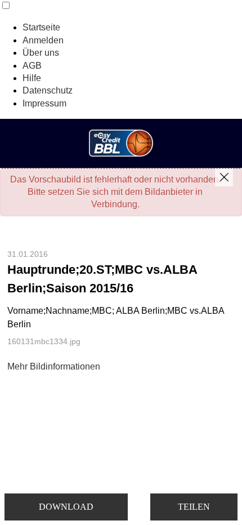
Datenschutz (48, 90)
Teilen (194, 506)
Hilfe (32, 78)
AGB (32, 65)
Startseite (41, 27)
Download (66, 506)
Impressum (44, 103)
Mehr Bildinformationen (53, 366)
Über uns (41, 52)
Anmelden (43, 40)
